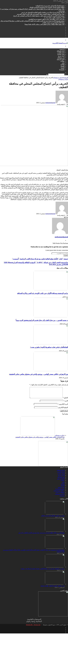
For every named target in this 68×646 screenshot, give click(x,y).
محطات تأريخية (60, 492)
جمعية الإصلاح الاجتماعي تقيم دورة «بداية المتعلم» (49, 5)
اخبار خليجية (60, 54)
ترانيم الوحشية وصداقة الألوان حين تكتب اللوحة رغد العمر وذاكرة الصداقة (42, 293)
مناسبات (61, 495)
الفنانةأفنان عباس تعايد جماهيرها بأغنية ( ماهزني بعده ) (49, 347)
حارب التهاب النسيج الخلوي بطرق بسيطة (52, 585)
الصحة (62, 68)
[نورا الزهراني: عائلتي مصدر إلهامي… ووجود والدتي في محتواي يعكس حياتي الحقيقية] (50, 370)
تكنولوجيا (61, 69)
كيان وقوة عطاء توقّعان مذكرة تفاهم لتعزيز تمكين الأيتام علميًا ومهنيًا (44, 24)
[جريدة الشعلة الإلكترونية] (60, 43)
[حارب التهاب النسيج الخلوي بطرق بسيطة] (54, 584)
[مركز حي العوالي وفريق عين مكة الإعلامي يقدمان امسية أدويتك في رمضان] (54, 567)
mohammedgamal (50, 102)
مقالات (62, 61)
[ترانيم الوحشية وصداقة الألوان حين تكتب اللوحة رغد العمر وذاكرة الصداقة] (50, 290)
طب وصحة (61, 487)
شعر (63, 63)
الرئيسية (62, 49)
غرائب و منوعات (58, 77)
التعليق (65, 397)
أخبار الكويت (60, 52)
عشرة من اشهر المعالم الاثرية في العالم (52, 515)
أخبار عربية (61, 56)
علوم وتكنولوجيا (59, 489)
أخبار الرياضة (60, 59)
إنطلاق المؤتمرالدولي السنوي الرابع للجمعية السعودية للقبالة (47, 7)
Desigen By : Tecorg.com (33, 625)
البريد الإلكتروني (63, 404)
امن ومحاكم (60, 57)
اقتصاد (62, 66)
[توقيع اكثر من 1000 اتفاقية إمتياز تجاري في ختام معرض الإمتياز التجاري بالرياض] (54, 531)
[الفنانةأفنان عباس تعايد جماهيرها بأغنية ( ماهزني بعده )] (50, 344)
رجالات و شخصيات (58, 490)
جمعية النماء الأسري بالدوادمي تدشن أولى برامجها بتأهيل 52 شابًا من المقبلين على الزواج (38, 16)
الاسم (66, 401)
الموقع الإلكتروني (63, 407)
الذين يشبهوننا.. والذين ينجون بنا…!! (54, 17)
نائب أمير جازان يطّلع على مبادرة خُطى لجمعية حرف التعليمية (46, 19)
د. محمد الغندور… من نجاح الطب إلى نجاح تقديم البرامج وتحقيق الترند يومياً (42, 320)
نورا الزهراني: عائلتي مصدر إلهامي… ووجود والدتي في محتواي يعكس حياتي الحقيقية (38, 374)
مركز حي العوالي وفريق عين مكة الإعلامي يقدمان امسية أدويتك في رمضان (42, 568)
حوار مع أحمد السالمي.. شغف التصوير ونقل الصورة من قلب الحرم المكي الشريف (40, 14)
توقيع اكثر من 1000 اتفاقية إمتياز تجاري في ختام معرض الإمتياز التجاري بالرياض (41, 532)
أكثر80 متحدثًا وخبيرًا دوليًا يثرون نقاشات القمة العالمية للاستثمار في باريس (42, 12)
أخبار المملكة (60, 51)
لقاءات (62, 64)
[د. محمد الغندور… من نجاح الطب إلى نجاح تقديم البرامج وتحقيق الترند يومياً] (50, 317)
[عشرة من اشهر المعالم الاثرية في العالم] (54, 514)
